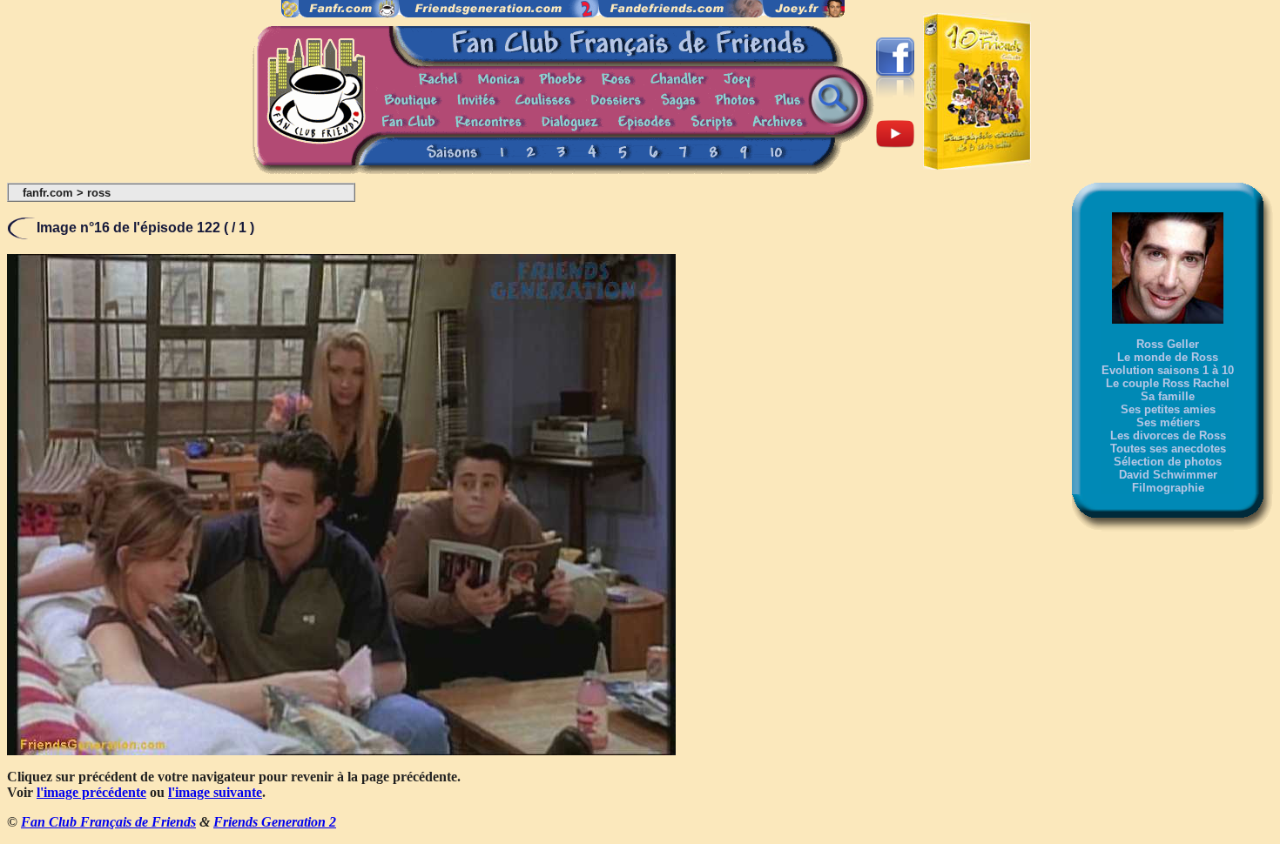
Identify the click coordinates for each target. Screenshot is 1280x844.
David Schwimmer (1168, 474)
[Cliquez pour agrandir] (341, 750)
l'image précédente (91, 792)
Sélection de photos (1168, 461)
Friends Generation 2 (274, 821)
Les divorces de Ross (1168, 435)
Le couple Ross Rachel (1167, 383)
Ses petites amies (1168, 409)
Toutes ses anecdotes (1168, 448)
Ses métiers (1168, 422)
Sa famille (1168, 396)
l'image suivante (215, 792)
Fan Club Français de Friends (108, 821)
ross (99, 192)
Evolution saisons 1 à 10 (1167, 370)
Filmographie (1168, 487)
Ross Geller (1167, 344)
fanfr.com (48, 192)
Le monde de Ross (1167, 357)
